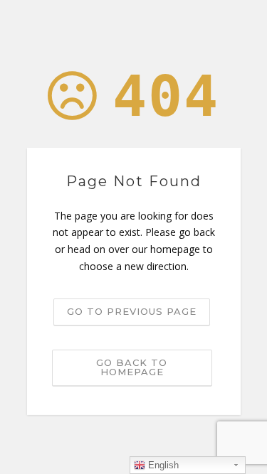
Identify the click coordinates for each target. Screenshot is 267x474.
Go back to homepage (131, 367)
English (162, 465)
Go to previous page (132, 311)
